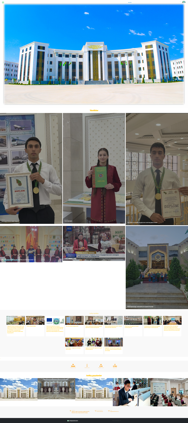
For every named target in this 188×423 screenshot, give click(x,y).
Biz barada (138, 2)
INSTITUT (149, 2)
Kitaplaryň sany (73, 367)
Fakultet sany (87, 367)
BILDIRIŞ (134, 2)
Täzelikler (165, 2)
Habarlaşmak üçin (172, 2)
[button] (14, 54)
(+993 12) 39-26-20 (100, 411)
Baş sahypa (130, 2)
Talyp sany (115, 367)
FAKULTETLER (154, 2)
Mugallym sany (101, 367)
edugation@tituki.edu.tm (114, 411)
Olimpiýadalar (144, 2)
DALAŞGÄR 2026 (160, 2)
